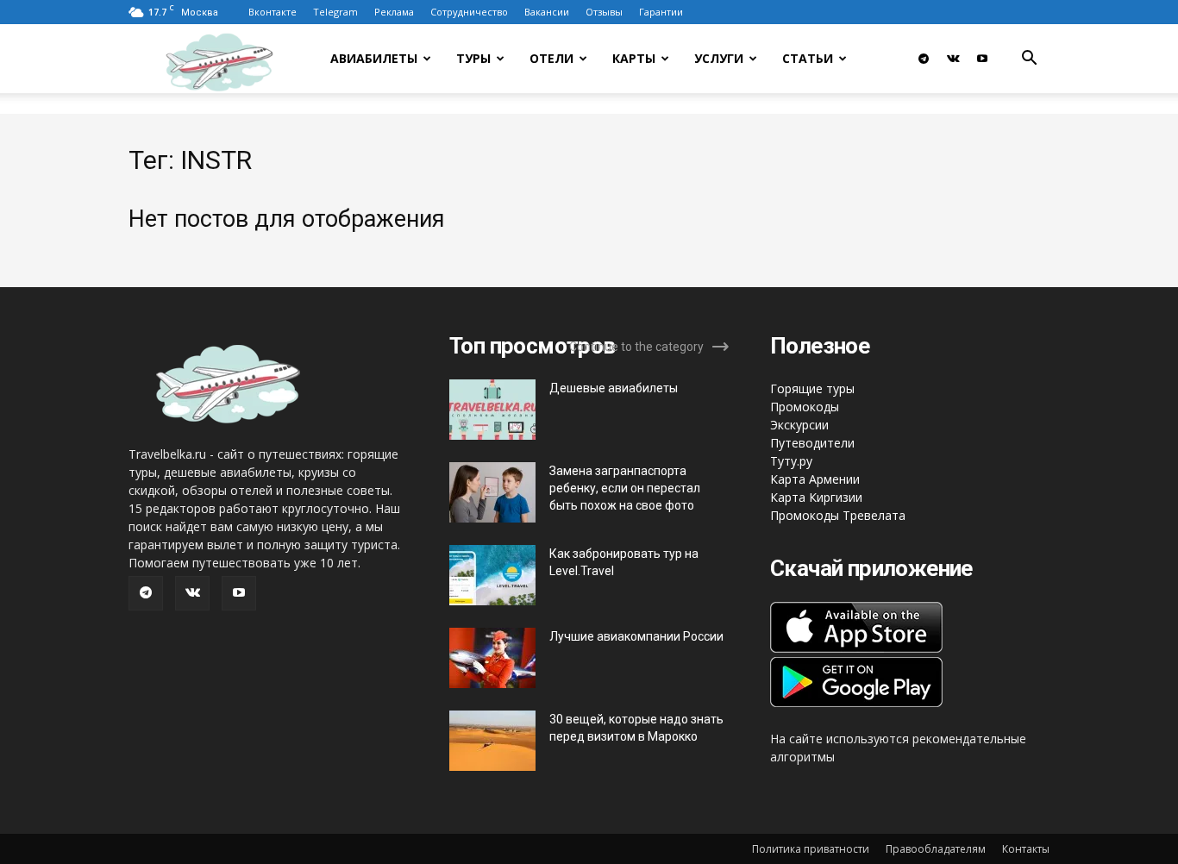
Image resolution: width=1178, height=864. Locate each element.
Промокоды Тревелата (837, 515)
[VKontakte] (953, 58)
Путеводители (812, 443)
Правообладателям (936, 849)
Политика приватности (810, 849)
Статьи (807, 58)
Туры (473, 58)
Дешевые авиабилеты (613, 388)
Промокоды (804, 406)
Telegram (335, 11)
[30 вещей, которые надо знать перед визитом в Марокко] (492, 741)
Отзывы (604, 11)
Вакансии (546, 11)
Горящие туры (812, 388)
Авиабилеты (373, 58)
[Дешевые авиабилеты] (492, 409)
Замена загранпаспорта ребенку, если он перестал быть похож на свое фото (624, 488)
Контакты (1026, 849)
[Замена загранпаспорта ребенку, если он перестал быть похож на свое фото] (492, 492)
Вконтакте (272, 11)
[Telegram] (924, 58)
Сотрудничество (469, 11)
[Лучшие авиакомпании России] (492, 658)
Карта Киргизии (816, 497)
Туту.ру (791, 461)
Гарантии (661, 11)
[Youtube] (982, 58)
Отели (551, 58)
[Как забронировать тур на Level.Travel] (492, 575)
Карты (633, 58)
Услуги (718, 58)
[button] (1029, 60)
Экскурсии (799, 424)
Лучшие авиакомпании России (636, 636)
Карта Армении (815, 479)
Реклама (394, 11)
